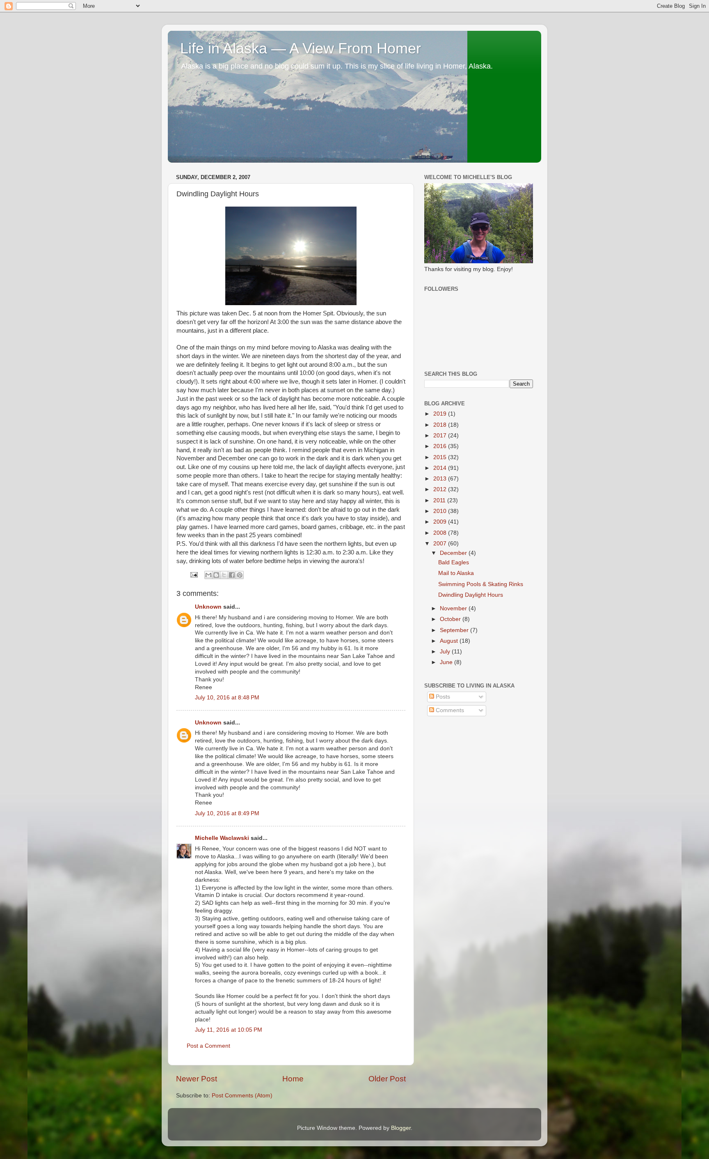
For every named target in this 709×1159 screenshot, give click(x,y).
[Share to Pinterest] (240, 575)
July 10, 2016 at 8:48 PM (227, 697)
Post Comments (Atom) (242, 1095)
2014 (440, 468)
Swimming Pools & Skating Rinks (480, 584)
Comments (449, 710)
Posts (442, 697)
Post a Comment (208, 1046)
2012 (440, 489)
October (451, 619)
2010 (440, 511)
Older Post (387, 1078)
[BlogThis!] (216, 575)
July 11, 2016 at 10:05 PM (228, 1030)
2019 (440, 414)
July (446, 651)
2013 (440, 479)
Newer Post (196, 1078)
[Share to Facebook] (232, 575)
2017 (440, 435)
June (447, 662)
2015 (440, 457)
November (454, 608)
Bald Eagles (453, 562)
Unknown (208, 607)
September (455, 630)
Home (293, 1078)
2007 (440, 543)
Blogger (401, 1128)
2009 (440, 522)
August (450, 641)
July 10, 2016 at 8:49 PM (227, 813)
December (454, 553)
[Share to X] (224, 575)
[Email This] (208, 575)
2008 (440, 533)
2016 (440, 446)
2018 (440, 425)
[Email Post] (193, 574)
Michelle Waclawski (222, 838)
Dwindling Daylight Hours (470, 595)
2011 (440, 500)
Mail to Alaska (456, 573)
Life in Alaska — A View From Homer (300, 48)
